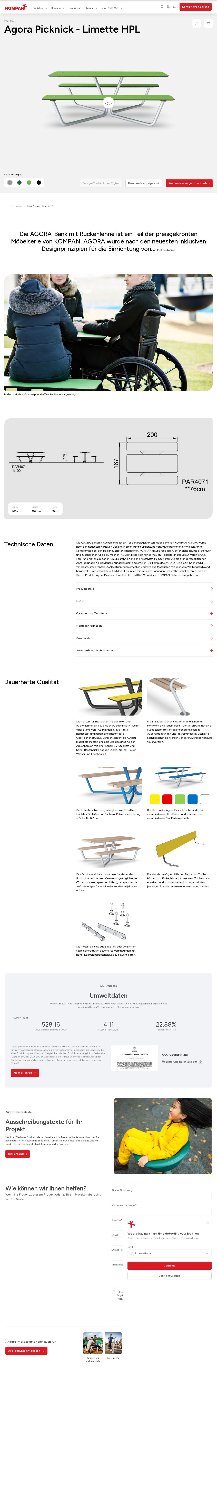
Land (130, 1247)
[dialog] (108, 744)
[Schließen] (207, 1223)
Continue (169, 1265)
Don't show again (170, 1275)
